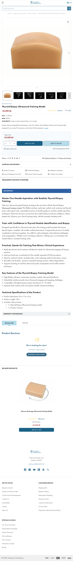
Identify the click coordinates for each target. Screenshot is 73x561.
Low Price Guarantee (8, 525)
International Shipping (45, 495)
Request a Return (43, 491)
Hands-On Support (9, 170)
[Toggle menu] (2, 2)
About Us (5, 510)
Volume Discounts (7, 532)
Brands (4, 547)
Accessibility (6, 503)
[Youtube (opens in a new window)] (34, 470)
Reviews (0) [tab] (9, 323)
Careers (4, 506)
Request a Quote (7, 488)
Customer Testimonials (45, 503)
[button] (10, 149)
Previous (4, 95)
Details (46, 128)
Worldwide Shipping (33, 170)
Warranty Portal (43, 499)
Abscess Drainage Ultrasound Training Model (36, 411)
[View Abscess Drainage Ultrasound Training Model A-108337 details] (36, 391)
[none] (36, 52)
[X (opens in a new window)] (48, 470)
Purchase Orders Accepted (34, 174)
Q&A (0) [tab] (25, 323)
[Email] (10, 158)
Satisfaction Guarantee (56, 170)
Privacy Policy (42, 506)
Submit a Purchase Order (10, 491)
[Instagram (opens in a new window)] (25, 470)
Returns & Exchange (65, 158)
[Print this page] (12, 158)
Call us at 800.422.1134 (36, 464)
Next (69, 95)
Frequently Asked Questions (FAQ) (49, 510)
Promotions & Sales (8, 544)
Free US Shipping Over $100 (12, 174)
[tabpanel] (36, 249)
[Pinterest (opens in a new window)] (19, 158)
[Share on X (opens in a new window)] (14, 158)
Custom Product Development (11, 495)
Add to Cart (36, 430)
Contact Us (5, 499)
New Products (6, 540)
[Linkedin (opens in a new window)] (17, 158)
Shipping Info (42, 488)
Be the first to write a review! (36, 354)
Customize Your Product (56, 174)
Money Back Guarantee (9, 529)
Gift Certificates (7, 536)
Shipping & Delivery (50, 158)
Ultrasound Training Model (12, 208)
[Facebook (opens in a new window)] (30, 470)
